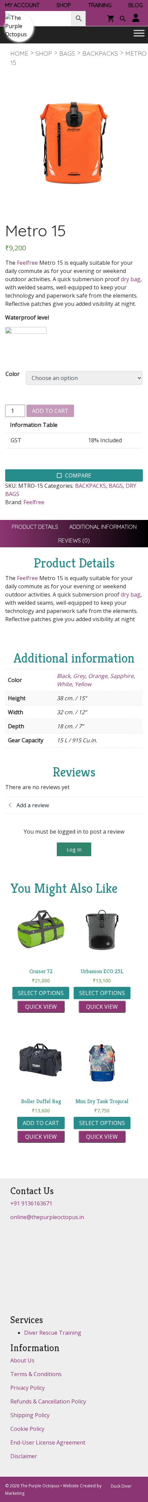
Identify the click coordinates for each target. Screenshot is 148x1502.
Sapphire (122, 676)
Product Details (35, 526)
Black (63, 676)
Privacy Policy (27, 1388)
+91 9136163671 (31, 1203)
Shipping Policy (30, 1415)
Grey (79, 676)
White (64, 684)
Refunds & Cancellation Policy (48, 1401)
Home (19, 53)
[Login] (136, 18)
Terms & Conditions (36, 1374)
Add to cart (50, 411)
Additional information (103, 526)
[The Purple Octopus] (19, 28)
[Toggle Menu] (139, 33)
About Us (22, 1360)
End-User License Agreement (47, 1442)
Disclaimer (23, 1456)
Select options (41, 993)
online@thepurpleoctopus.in (47, 1217)
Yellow (83, 684)
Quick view (41, 1006)
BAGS (67, 53)
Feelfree (27, 262)
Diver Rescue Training (52, 1332)
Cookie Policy (27, 1429)
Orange (97, 676)
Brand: (13, 502)
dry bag (130, 279)
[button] (123, 19)
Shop (43, 53)
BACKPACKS (100, 53)
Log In (74, 849)
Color (13, 374)
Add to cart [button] (41, 1123)
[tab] (35, 527)
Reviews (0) (74, 540)
